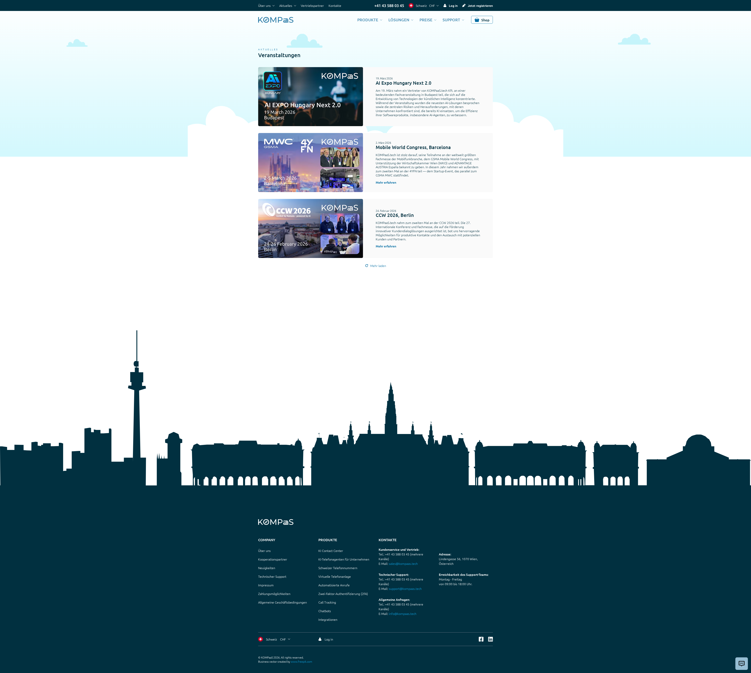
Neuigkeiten (266, 568)
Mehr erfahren (386, 182)
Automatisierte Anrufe (334, 585)
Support (451, 19)
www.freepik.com (301, 661)
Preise (426, 19)
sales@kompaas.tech (403, 563)
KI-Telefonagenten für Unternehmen (343, 559)
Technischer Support (272, 576)
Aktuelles (285, 5)
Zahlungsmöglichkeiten (274, 593)
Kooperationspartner (272, 559)
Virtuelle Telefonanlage (334, 576)
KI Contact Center (330, 550)
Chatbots (324, 611)
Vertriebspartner (312, 5)
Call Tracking (327, 602)
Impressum (266, 585)
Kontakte (335, 5)
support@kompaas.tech (405, 588)
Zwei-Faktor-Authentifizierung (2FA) (343, 593)
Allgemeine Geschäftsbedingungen (282, 602)
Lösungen (398, 19)
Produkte (367, 19)
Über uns (264, 5)
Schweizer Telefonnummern (337, 568)
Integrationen (327, 619)
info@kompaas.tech (402, 613)
